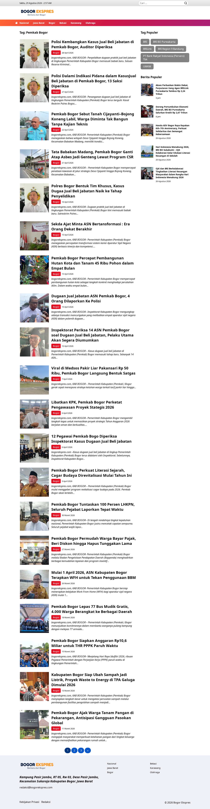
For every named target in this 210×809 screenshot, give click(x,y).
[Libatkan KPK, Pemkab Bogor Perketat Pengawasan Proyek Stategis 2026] (34, 414)
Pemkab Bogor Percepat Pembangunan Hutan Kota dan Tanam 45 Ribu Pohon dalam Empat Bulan (92, 263)
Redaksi (45, 802)
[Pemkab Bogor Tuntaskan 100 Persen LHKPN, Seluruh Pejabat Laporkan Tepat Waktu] (34, 516)
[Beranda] (16, 23)
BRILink (147, 49)
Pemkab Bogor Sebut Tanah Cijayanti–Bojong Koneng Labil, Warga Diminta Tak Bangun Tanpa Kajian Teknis (92, 119)
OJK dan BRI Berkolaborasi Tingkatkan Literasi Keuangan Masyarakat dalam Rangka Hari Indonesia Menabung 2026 (172, 173)
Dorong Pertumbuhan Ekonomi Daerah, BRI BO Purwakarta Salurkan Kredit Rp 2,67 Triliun (172, 109)
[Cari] (185, 3)
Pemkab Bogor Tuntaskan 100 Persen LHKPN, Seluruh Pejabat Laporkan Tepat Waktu (93, 507)
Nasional (24, 22)
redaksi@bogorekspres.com (36, 787)
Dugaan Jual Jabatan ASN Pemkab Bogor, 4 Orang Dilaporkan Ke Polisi (90, 298)
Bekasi (62, 22)
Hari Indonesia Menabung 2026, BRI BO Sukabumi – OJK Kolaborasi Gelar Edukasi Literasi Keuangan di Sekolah (173, 151)
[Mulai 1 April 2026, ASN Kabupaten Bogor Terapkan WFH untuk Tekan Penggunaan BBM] (34, 584)
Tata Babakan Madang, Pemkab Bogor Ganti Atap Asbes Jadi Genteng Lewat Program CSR (92, 154)
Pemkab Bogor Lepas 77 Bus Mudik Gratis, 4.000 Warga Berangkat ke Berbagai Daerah (91, 609)
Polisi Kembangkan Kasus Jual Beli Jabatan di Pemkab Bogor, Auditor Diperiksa (92, 44)
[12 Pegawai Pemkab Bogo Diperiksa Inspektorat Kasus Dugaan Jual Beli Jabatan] (34, 448)
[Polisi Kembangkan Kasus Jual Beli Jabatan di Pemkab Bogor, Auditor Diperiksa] (34, 53)
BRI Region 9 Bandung (171, 49)
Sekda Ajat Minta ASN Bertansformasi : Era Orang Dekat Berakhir (90, 226)
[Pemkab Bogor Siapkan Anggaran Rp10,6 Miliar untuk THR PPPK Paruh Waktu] (34, 652)
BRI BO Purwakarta (164, 41)
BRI (145, 41)
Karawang (76, 22)
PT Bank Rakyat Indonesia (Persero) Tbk (163, 57)
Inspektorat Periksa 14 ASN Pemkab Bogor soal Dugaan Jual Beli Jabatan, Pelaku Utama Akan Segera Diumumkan (92, 335)
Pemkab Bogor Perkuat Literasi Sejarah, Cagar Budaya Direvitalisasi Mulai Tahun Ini (91, 473)
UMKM (147, 66)
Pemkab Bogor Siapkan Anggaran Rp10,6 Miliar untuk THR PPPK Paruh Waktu (89, 643)
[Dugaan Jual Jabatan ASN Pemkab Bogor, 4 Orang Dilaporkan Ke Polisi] (34, 307)
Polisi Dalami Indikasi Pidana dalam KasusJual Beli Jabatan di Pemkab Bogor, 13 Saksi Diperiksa (93, 80)
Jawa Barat (38, 22)
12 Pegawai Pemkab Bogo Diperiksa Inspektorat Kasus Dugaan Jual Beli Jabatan (92, 439)
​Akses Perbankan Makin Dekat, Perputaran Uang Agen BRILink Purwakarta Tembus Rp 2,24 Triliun (172, 89)
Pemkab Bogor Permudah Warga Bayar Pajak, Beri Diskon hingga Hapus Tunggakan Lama (93, 541)
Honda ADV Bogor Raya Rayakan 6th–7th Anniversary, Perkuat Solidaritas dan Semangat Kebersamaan (172, 130)
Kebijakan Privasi (29, 802)
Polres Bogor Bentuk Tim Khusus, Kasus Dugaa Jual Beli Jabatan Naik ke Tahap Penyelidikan (87, 191)
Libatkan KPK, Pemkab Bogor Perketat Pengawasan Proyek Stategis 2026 (86, 404)
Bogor (52, 22)
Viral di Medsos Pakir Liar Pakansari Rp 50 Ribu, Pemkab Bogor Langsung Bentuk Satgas (93, 370)
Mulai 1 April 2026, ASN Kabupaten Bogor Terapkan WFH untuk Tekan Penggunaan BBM (93, 575)
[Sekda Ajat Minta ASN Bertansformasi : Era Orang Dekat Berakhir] (34, 235)
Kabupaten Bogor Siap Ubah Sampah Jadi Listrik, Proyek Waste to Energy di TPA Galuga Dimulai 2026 (93, 679)
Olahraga (90, 22)
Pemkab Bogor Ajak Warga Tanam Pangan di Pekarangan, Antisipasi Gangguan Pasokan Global (92, 717)
